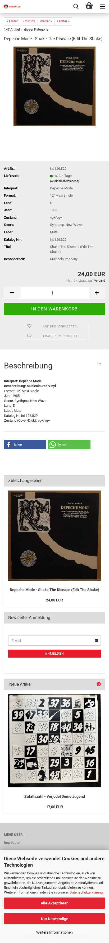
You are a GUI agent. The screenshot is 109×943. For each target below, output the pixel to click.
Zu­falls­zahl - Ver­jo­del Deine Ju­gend (54, 796)
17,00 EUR (54, 807)
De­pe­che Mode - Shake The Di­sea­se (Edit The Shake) (54, 590)
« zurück (29, 21)
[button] (12, 293)
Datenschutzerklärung (86, 892)
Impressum (12, 843)
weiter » (46, 21)
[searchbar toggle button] (76, 6)
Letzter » (63, 21)
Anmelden (54, 653)
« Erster (12, 21)
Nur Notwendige (54, 919)
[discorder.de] (10, 6)
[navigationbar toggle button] (102, 6)
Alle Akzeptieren (55, 903)
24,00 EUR (54, 600)
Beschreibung (28, 365)
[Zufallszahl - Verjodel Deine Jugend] (54, 740)
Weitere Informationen (54, 932)
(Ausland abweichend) (64, 181)
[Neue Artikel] (99, 685)
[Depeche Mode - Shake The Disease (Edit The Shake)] (54, 86)
